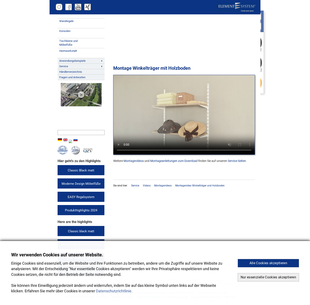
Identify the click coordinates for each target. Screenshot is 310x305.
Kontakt (66, 122)
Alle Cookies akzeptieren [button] (268, 263)
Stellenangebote (71, 117)
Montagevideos (134, 161)
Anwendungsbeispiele (72, 60)
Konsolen (64, 31)
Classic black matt (81, 231)
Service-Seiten (237, 161)
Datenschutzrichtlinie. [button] (114, 291)
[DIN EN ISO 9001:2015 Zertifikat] (88, 151)
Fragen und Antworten (72, 77)
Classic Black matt (81, 170)
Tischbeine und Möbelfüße (68, 42)
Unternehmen (69, 112)
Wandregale (66, 21)
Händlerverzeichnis (70, 71)
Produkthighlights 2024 (81, 210)
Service (63, 66)
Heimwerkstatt (68, 50)
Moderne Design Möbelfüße (81, 184)
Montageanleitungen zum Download (174, 161)
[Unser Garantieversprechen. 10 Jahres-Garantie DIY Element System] (75, 153)
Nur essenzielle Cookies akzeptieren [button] (268, 277)
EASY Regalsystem (81, 197)
